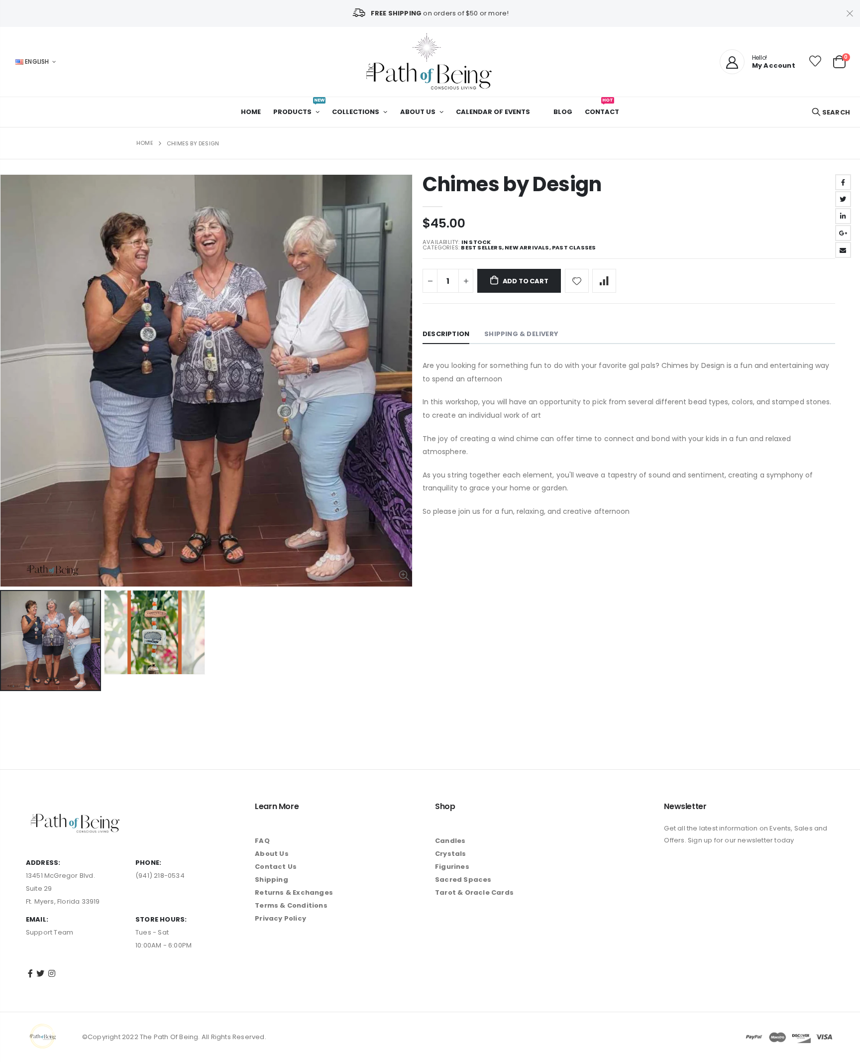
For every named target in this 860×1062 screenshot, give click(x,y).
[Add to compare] (604, 281)
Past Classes (574, 247)
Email (843, 250)
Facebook (843, 182)
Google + (843, 233)
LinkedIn (843, 216)
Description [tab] (446, 334)
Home (144, 143)
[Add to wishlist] (577, 281)
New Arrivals (527, 247)
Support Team (49, 932)
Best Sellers (481, 247)
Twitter (843, 199)
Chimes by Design (512, 184)
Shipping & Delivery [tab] (521, 334)
